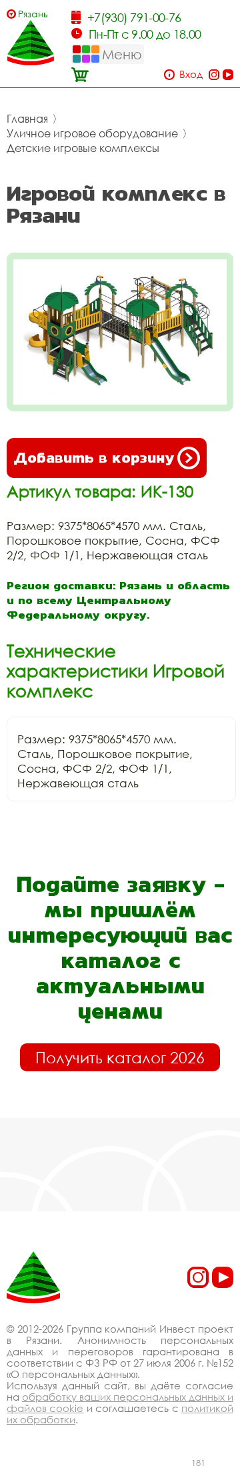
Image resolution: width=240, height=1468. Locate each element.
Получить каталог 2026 (120, 1057)
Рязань (33, 13)
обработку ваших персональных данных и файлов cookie (120, 1402)
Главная (27, 118)
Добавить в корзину (93, 458)
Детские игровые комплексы (83, 148)
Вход (191, 74)
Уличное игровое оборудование (92, 133)
